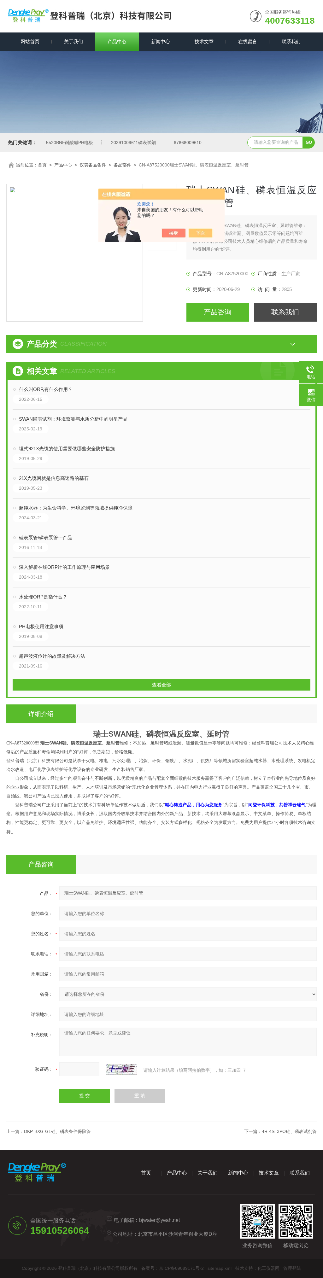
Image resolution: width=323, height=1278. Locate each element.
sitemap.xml (220, 1268)
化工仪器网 (268, 1268)
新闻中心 (160, 41)
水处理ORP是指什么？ (43, 596)
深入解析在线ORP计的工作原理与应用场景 (64, 567)
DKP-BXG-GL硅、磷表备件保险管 (57, 1131)
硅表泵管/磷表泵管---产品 (45, 537)
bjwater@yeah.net (159, 1220)
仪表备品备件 (92, 164)
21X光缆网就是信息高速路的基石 (54, 478)
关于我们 (73, 41)
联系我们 (291, 41)
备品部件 (122, 164)
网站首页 (30, 41)
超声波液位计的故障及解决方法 (52, 656)
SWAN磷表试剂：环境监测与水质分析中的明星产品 (73, 419)
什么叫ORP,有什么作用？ (46, 389)
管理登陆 (292, 1268)
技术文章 (204, 41)
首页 (42, 164)
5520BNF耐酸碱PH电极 (69, 142)
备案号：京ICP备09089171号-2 (172, 1268)
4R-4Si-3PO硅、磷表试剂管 (289, 1131)
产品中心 (117, 41)
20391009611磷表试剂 (133, 142)
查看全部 (161, 684)
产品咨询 (218, 312)
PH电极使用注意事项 (41, 626)
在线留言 (247, 41)
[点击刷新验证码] (121, 1069)
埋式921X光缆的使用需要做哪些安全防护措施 (67, 448)
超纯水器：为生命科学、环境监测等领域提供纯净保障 (75, 508)
